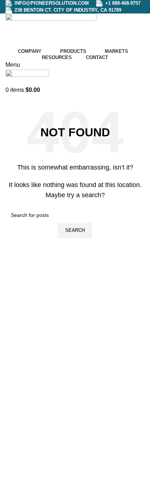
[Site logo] (50, 29)
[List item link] (69, 402)
